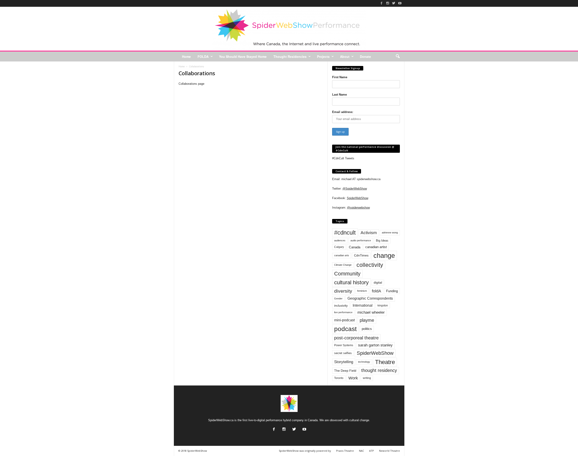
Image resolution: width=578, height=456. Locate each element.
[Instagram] (387, 3)
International (363, 305)
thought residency (379, 370)
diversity (343, 291)
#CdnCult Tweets (343, 158)
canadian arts (341, 255)
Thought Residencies (290, 56)
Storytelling (343, 362)
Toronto (338, 378)
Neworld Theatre (389, 450)
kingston (383, 305)
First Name (339, 77)
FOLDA (203, 56)
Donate (365, 56)
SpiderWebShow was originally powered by (305, 450)
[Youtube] (400, 3)
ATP (371, 450)
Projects (323, 56)
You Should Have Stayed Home (243, 56)
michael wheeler (371, 312)
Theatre (385, 362)
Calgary (339, 247)
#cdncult (345, 232)
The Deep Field (345, 370)
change (384, 255)
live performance (343, 312)
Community (347, 274)
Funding (392, 291)
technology (364, 361)
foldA (376, 291)
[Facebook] (381, 3)
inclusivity (341, 305)
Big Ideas (382, 240)
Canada (354, 247)
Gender (338, 298)
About (345, 56)
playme (367, 320)
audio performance (360, 240)
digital (378, 282)
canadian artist (376, 247)
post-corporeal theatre (356, 337)
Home (186, 56)
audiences (339, 240)
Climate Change (343, 264)
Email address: (342, 112)
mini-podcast (344, 320)
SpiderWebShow (357, 198)
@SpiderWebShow (355, 188)
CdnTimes (361, 255)
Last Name (339, 94)
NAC (361, 450)
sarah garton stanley (375, 345)
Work (353, 378)
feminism (362, 290)
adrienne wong (390, 232)
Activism (369, 232)
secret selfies (343, 353)
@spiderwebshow (358, 207)
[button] (398, 56)
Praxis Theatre (345, 450)
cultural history (351, 282)
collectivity (370, 265)
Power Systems (343, 345)
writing (367, 378)
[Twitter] (393, 3)
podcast (345, 328)
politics (367, 329)
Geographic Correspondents (370, 298)
